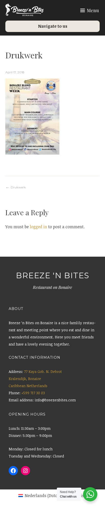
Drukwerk (18, 187)
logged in (38, 226)
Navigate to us (52, 26)
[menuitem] (39, 495)
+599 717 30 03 (33, 392)
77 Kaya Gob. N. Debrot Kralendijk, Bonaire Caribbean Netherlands (35, 378)
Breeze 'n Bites (52, 275)
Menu (93, 10)
